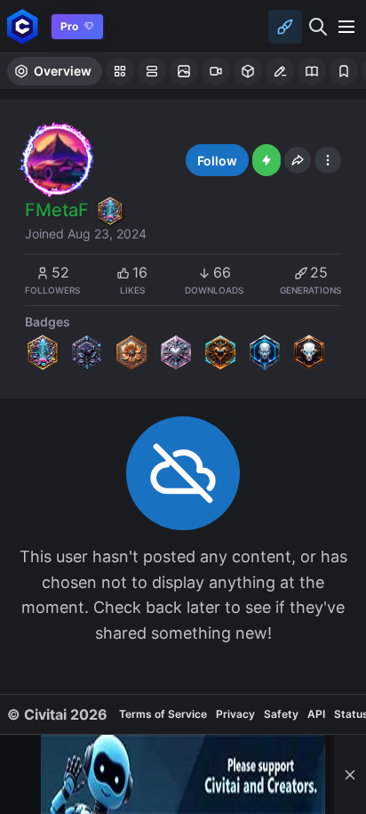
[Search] (318, 26)
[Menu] (346, 26)
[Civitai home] (23, 26)
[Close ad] (350, 774)
